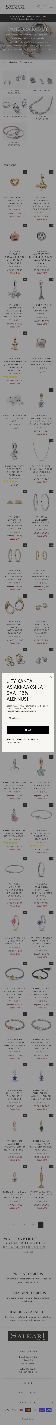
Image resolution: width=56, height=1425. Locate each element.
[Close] (50, 676)
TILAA (28, 730)
